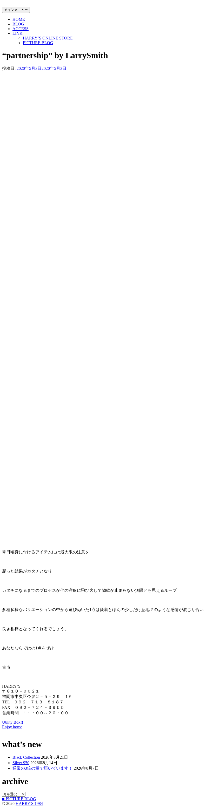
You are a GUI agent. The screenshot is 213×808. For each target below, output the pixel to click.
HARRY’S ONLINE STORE (48, 38)
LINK (17, 33)
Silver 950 (20, 763)
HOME (18, 19)
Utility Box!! (12, 722)
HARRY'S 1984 (29, 803)
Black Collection (26, 757)
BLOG (18, 24)
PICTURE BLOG (38, 42)
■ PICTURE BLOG (19, 799)
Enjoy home (12, 727)
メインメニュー (16, 10)
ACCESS (20, 28)
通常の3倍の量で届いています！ (42, 768)
